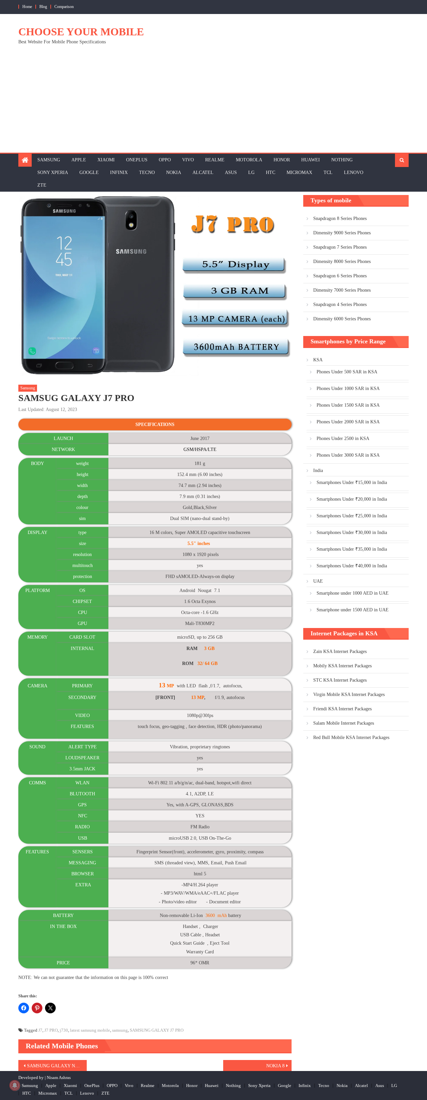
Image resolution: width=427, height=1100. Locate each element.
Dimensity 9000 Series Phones (342, 232)
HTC (270, 172)
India (318, 470)
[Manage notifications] (14, 1085)
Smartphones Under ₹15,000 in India (352, 482)
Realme (215, 159)
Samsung (48, 159)
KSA (318, 359)
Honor (282, 159)
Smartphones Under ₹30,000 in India (352, 532)
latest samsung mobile (90, 1030)
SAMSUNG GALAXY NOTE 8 (57, 1065)
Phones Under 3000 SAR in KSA (348, 455)
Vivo (188, 159)
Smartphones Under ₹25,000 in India (352, 515)
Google (89, 172)
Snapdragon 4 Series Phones (340, 304)
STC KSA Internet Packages (340, 680)
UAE (318, 581)
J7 (40, 1030)
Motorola (249, 159)
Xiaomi (106, 159)
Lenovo (353, 172)
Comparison (64, 6)
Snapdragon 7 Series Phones (340, 247)
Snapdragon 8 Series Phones (340, 218)
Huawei (310, 159)
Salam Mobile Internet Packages (343, 723)
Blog (43, 6)
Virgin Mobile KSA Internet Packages (349, 694)
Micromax (299, 172)
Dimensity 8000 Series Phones (342, 261)
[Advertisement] (213, 102)
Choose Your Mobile (81, 32)
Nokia (173, 172)
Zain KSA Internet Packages (340, 651)
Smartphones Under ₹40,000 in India (352, 565)
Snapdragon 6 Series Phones (340, 275)
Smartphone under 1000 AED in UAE (353, 593)
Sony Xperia (52, 172)
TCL (328, 172)
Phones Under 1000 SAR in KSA (348, 388)
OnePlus (136, 159)
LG (251, 172)
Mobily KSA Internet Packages (342, 665)
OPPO (165, 159)
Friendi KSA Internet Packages (342, 708)
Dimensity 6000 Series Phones (342, 318)
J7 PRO (51, 1030)
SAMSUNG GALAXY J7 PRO (156, 1030)
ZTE (41, 185)
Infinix (119, 172)
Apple (78, 159)
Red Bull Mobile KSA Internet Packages (351, 737)
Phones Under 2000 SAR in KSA (348, 421)
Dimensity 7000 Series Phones (342, 290)
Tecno (147, 172)
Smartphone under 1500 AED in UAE (353, 609)
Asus (231, 172)
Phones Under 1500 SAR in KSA (348, 405)
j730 (64, 1030)
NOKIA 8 (275, 1065)
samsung (120, 1030)
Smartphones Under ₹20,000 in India (352, 499)
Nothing (342, 159)
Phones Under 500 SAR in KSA (347, 371)
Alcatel (203, 172)
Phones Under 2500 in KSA (343, 438)
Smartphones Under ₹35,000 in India (352, 549)
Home (27, 6)
